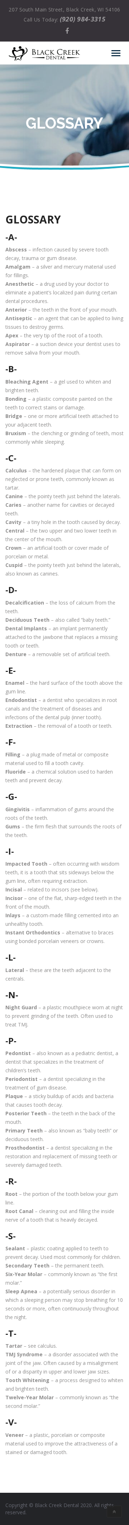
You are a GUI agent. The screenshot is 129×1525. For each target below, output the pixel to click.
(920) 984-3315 (82, 19)
